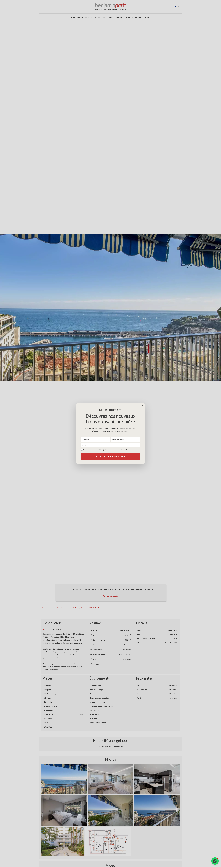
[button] (215, 861)
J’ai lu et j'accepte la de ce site (105, 450)
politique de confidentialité (109, 450)
